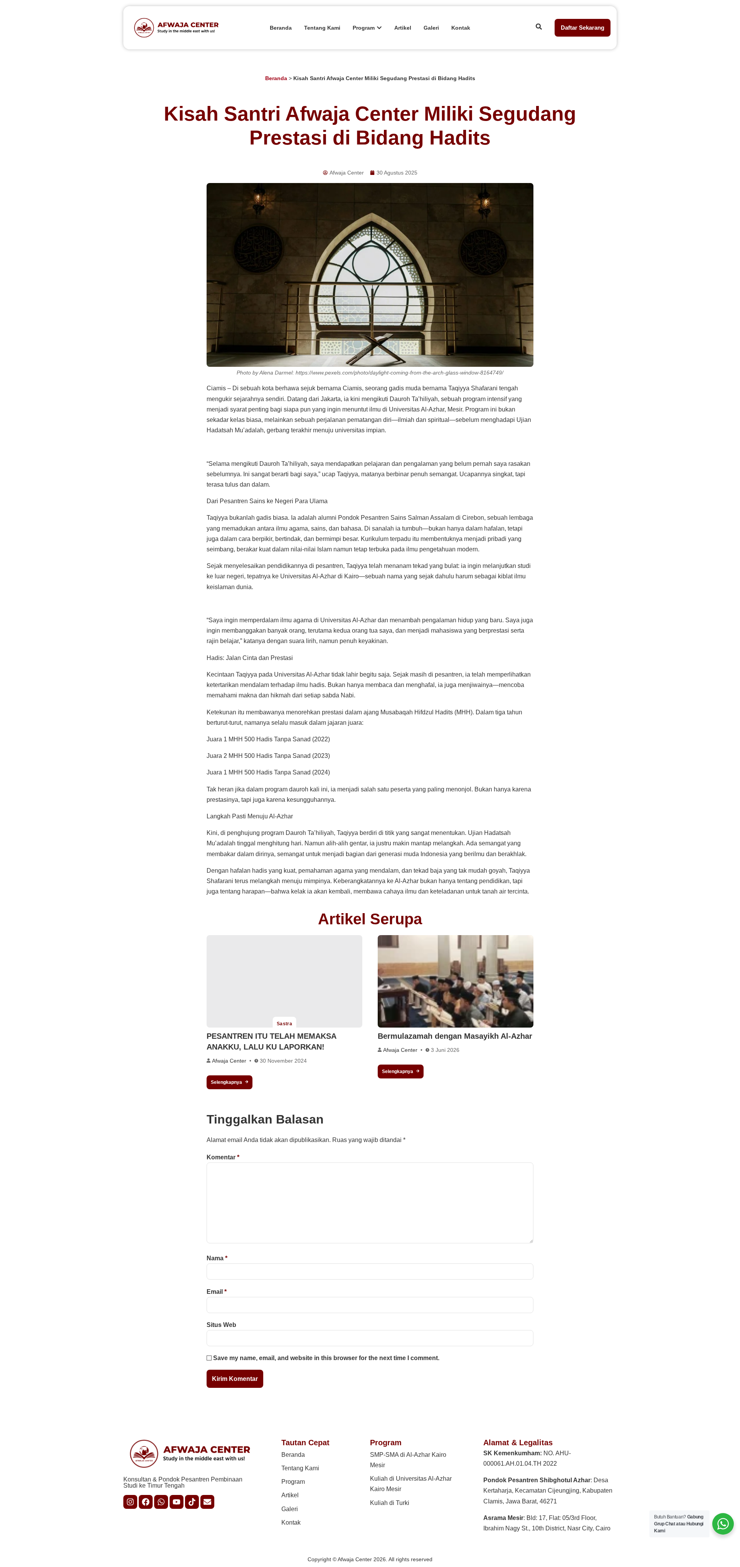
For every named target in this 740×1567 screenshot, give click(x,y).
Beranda (276, 78)
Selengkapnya (226, 1082)
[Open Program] (379, 28)
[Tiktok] (192, 1502)
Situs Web (221, 1325)
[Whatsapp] (161, 1502)
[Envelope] (207, 1502)
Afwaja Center (229, 1061)
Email (217, 1291)
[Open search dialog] (539, 27)
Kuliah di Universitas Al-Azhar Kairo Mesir (411, 1483)
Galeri (289, 1509)
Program (293, 1481)
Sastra (285, 1023)
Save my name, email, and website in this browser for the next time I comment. (326, 1358)
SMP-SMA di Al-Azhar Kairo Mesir (408, 1459)
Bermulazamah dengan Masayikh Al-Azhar (455, 1036)
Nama (217, 1258)
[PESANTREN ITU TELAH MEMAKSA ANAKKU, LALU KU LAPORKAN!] (284, 981)
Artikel (290, 1495)
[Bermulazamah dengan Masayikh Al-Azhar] (455, 981)
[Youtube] (176, 1502)
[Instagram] (130, 1502)
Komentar (223, 1157)
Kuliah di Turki (389, 1503)
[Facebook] (146, 1502)
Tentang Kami (300, 1468)
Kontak (291, 1522)
